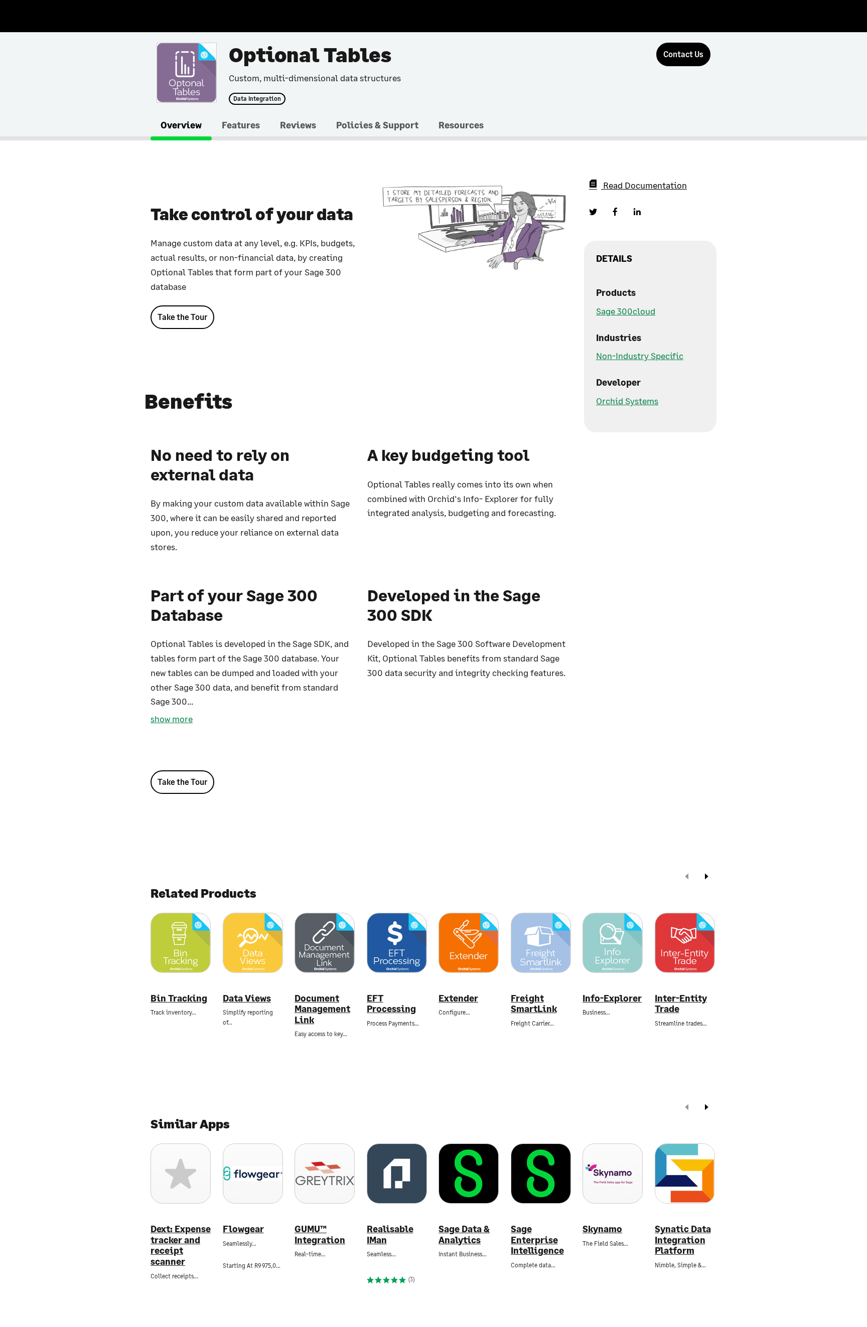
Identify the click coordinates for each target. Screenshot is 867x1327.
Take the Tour (182, 316)
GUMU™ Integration (320, 1234)
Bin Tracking (179, 998)
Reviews (298, 124)
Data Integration (257, 99)
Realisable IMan (390, 1234)
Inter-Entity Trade (681, 1004)
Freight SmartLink (534, 1004)
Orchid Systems (627, 400)
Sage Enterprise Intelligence (537, 1240)
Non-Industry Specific (639, 355)
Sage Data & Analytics (464, 1234)
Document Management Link (322, 1009)
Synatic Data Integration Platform (683, 1240)
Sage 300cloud (625, 310)
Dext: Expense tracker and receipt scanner (181, 1245)
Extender (458, 998)
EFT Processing (391, 1004)
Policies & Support (377, 124)
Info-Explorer (612, 998)
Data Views (247, 998)
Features (241, 124)
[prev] (687, 877)
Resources (461, 124)
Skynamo (602, 1229)
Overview (181, 124)
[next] (706, 877)
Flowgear (243, 1229)
